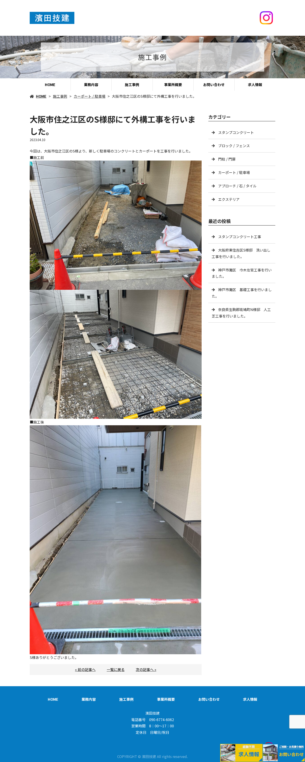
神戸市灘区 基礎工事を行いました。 (242, 293)
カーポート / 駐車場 (89, 96)
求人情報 (255, 84)
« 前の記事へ (85, 669)
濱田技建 (152, 713)
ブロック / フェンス (234, 145)
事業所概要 (173, 84)
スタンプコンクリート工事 (239, 236)
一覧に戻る (116, 669)
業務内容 (91, 84)
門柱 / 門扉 (227, 159)
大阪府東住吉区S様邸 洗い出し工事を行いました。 (241, 253)
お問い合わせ (214, 84)
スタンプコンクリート (236, 132)
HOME (50, 84)
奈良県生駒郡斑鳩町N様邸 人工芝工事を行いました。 (241, 313)
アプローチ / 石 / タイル (237, 185)
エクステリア (229, 199)
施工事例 (132, 84)
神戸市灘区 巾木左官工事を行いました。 (242, 273)
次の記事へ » (146, 669)
